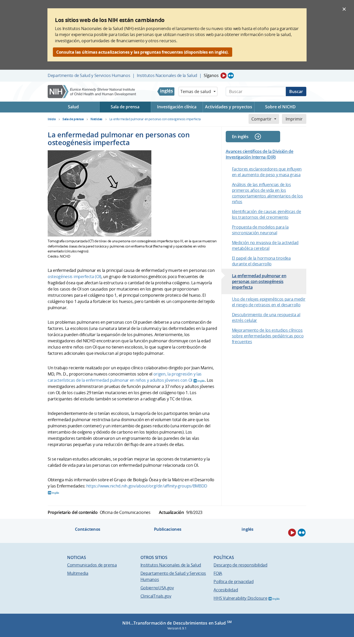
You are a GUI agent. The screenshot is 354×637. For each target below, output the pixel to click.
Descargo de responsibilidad (240, 565)
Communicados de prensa (92, 565)
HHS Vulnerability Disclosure (240, 598)
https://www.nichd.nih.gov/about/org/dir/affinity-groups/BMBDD (146, 486)
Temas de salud (195, 91)
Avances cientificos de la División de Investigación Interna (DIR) (259, 154)
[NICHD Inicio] (92, 91)
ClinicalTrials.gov (155, 596)
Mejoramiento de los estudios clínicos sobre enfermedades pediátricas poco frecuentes (268, 335)
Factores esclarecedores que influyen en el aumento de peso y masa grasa (267, 172)
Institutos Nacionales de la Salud (167, 75)
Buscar (296, 91)
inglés (247, 529)
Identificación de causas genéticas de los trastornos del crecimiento (266, 214)
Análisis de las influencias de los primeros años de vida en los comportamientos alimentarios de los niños (267, 193)
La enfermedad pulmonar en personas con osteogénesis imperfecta (259, 281)
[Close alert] (344, 8)
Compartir (261, 119)
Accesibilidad (226, 590)
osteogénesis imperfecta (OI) (74, 276)
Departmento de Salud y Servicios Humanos (89, 75)
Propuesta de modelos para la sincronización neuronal (260, 230)
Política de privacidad (233, 581)
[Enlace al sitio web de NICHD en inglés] (165, 91)
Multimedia (77, 573)
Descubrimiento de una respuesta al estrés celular (266, 317)
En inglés (240, 136)
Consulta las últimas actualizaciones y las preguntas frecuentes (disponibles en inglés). (142, 52)
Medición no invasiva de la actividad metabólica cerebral (265, 245)
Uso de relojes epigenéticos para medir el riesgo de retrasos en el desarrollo (269, 302)
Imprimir (294, 119)
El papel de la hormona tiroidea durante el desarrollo (261, 261)
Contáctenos (87, 529)
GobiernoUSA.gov (157, 588)
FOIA (218, 573)
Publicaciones (167, 529)
